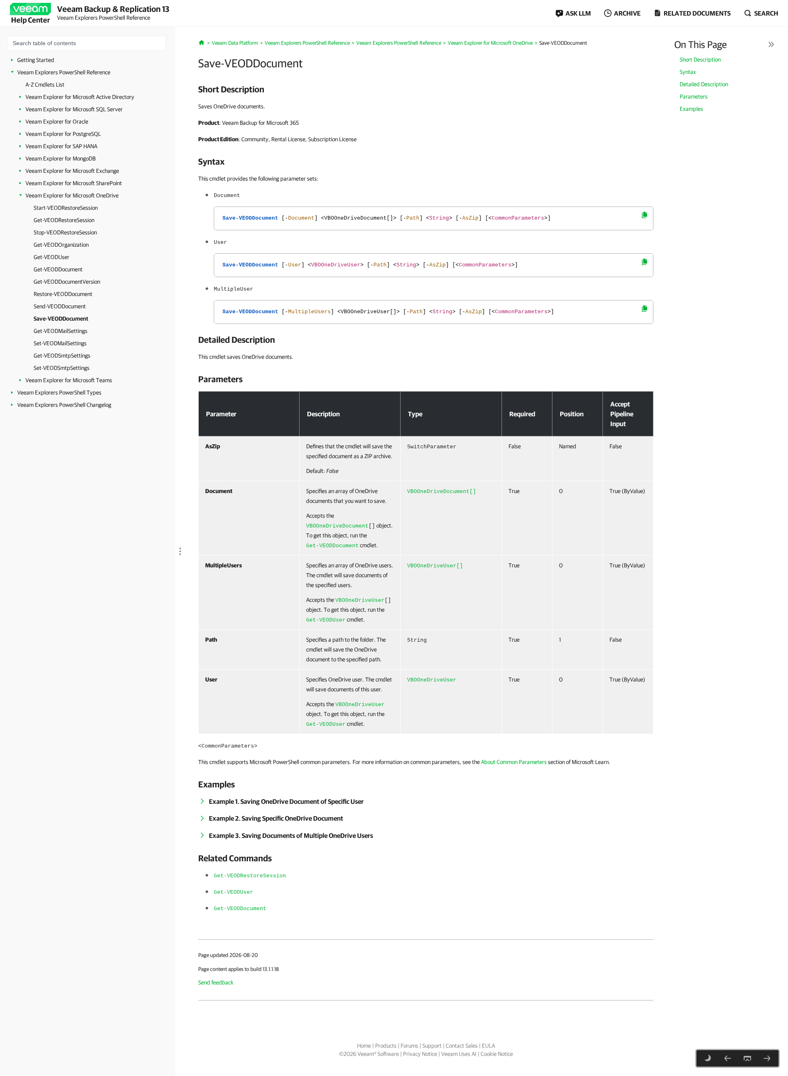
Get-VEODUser (51, 257)
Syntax (688, 72)
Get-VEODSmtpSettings (62, 355)
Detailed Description (704, 84)
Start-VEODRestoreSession (66, 207)
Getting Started (35, 60)
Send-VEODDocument (60, 306)
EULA (488, 1045)
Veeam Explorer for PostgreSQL (63, 134)
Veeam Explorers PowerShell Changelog (64, 404)
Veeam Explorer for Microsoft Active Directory (79, 97)
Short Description (700, 59)
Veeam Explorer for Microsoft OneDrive (72, 195)
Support (432, 1045)
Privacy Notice (420, 1054)
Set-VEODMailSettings (60, 343)
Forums (409, 1045)
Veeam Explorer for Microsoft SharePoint (73, 183)
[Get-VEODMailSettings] (767, 1058)
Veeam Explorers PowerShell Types (59, 392)
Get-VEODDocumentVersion (67, 281)
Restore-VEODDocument (63, 294)
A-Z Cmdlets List (44, 84)
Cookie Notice (497, 1054)
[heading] (425, 89)
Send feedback (216, 982)
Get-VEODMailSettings (60, 331)
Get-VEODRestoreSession (64, 220)
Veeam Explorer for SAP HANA (61, 146)
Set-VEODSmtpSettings (61, 368)
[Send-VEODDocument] (728, 1058)
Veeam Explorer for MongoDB (60, 158)
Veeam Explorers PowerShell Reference (63, 72)
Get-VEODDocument (58, 269)
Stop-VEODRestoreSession (65, 232)
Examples (691, 109)
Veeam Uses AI (458, 1054)
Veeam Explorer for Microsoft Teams (68, 380)
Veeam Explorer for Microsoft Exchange (72, 170)
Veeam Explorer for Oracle (56, 121)
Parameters (694, 96)
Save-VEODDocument (61, 318)
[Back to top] (747, 1058)
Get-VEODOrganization (61, 244)
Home (364, 1045)
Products (385, 1045)
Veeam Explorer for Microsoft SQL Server (74, 109)
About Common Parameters (514, 762)
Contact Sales (462, 1045)
